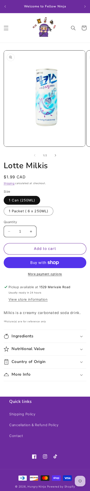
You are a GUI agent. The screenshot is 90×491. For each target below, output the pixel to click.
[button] (6, 28)
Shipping (9, 183)
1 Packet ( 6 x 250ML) (28, 211)
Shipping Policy (22, 414)
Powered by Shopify (61, 486)
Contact (16, 436)
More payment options (45, 274)
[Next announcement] (85, 6)
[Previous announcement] (5, 6)
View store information (28, 299)
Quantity (10, 222)
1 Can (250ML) (22, 200)
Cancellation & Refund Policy (34, 425)
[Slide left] (35, 155)
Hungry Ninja (36, 486)
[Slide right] (55, 155)
